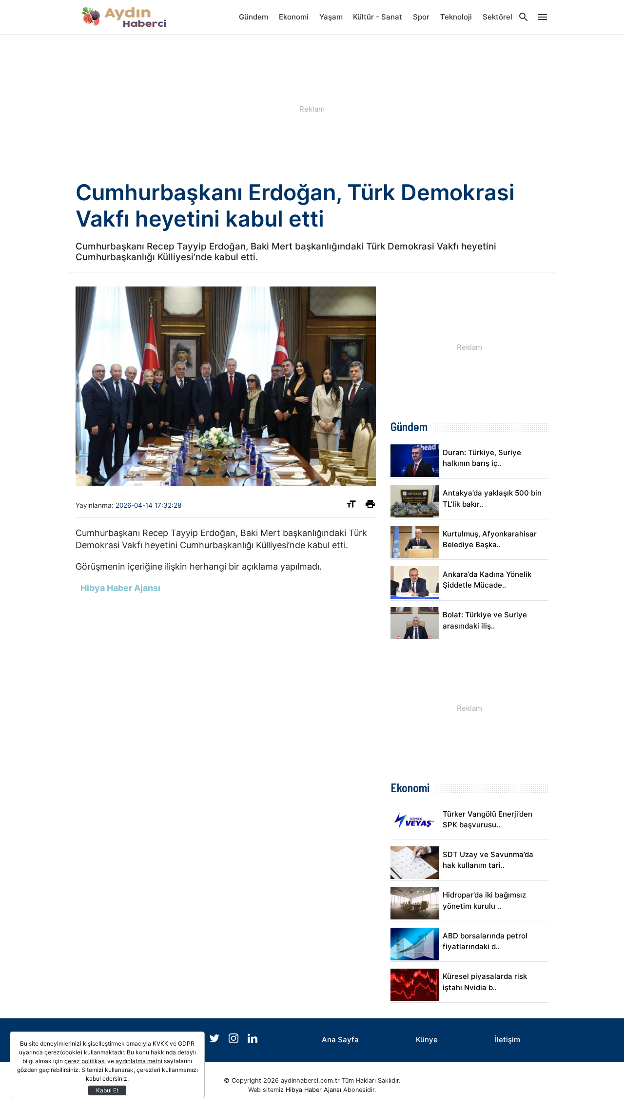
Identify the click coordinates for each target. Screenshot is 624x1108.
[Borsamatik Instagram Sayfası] (234, 1040)
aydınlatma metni (139, 1061)
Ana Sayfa (340, 1039)
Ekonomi (294, 16)
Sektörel (497, 16)
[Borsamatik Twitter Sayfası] (215, 1040)
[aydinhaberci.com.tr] (124, 17)
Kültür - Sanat (377, 16)
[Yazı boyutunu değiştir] (351, 506)
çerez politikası (85, 1061)
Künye (427, 1039)
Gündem (253, 16)
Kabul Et (107, 1090)
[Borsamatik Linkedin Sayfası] (252, 1040)
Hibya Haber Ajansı (313, 1089)
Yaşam (331, 16)
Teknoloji (456, 16)
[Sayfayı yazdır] (370, 506)
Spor (421, 16)
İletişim (507, 1039)
